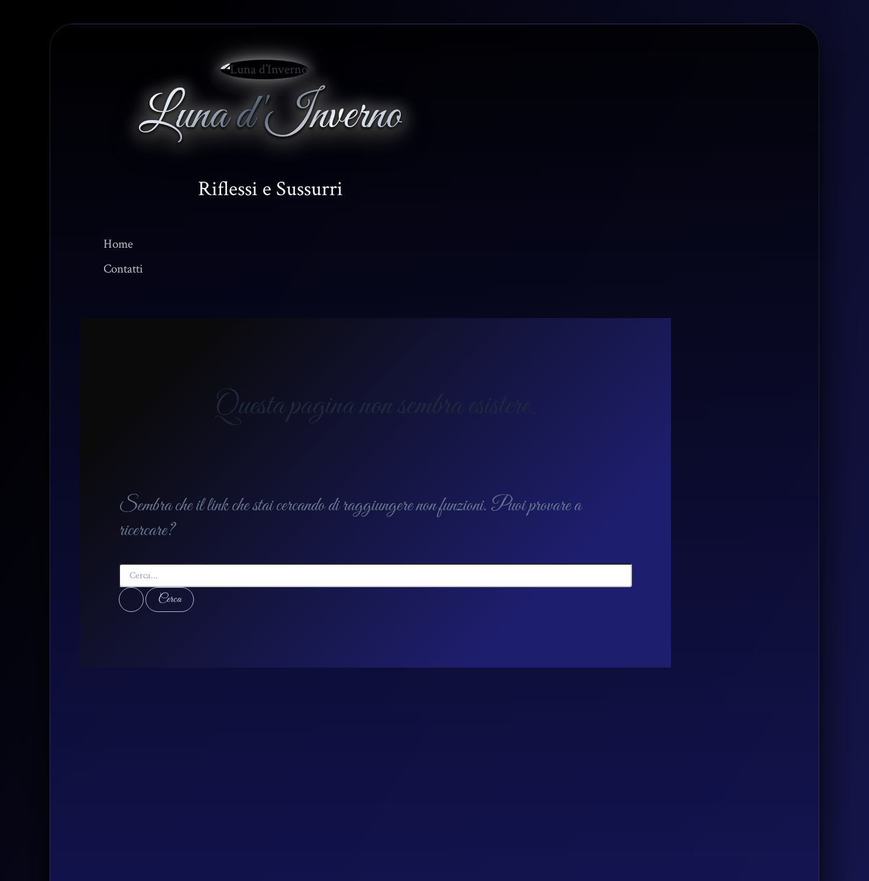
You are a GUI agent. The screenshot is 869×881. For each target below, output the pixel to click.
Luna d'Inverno (270, 116)
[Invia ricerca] (131, 599)
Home (118, 244)
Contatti (123, 269)
